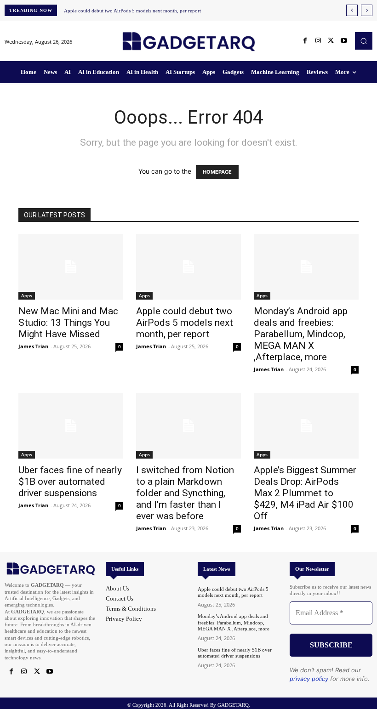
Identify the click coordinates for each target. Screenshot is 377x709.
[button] (363, 41)
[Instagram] (318, 40)
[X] (331, 40)
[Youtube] (343, 40)
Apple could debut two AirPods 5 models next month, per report (132, 10)
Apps (26, 295)
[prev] (352, 10)
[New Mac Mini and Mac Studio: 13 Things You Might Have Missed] (70, 267)
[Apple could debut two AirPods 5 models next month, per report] (188, 267)
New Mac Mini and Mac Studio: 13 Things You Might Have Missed (68, 323)
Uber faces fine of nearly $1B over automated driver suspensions (70, 482)
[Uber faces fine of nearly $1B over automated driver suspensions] (70, 426)
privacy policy (309, 678)
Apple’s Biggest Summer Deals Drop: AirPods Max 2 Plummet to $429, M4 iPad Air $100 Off (305, 493)
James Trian (33, 346)
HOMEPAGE (217, 172)
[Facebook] (305, 40)
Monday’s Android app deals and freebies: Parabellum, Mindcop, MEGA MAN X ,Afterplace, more (301, 334)
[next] (366, 10)
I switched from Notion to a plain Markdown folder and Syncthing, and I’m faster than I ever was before (185, 493)
